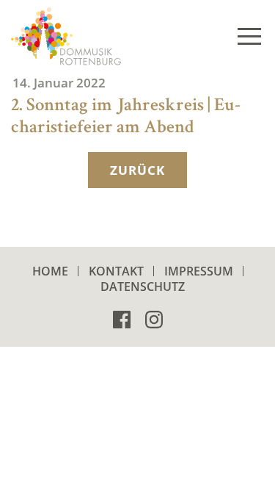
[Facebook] (122, 317)
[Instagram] (154, 317)
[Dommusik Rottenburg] (66, 36)
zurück (137, 170)
